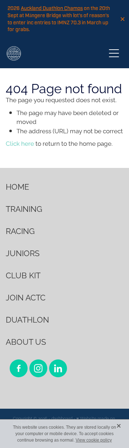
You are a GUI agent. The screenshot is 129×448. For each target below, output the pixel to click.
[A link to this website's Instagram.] (38, 368)
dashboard (61, 418)
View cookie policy (94, 440)
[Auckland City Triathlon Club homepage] (55, 53)
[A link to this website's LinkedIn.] (58, 368)
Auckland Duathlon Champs (52, 8)
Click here (20, 143)
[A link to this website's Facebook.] (19, 368)
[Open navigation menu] (114, 53)
